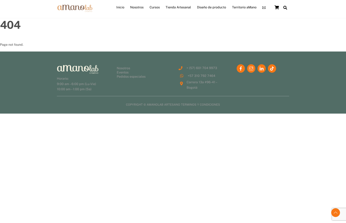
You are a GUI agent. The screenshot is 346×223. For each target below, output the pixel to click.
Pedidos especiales (131, 76)
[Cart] (277, 7)
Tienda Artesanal (178, 7)
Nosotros (137, 7)
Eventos (123, 72)
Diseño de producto (211, 7)
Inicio (120, 7)
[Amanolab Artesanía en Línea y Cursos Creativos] (75, 10)
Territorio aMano (244, 7)
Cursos (155, 7)
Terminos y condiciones (200, 104)
